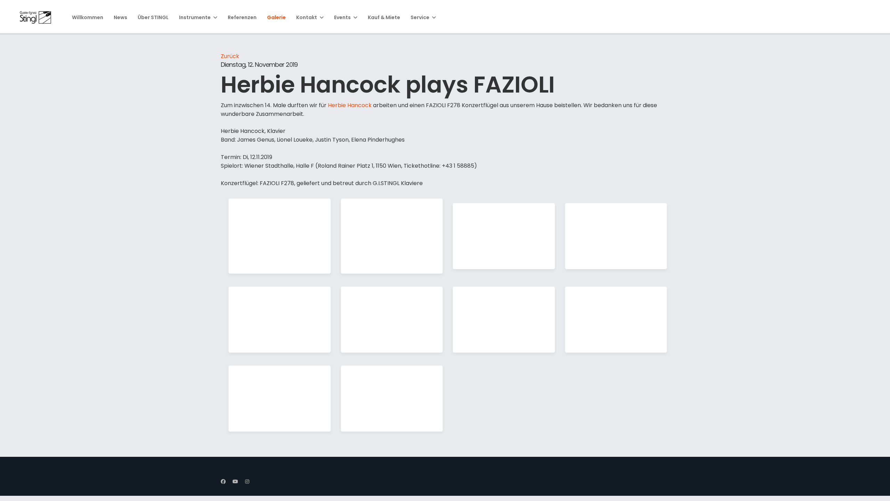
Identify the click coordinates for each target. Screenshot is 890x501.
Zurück (230, 56)
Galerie (276, 17)
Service (420, 17)
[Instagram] (247, 481)
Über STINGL (153, 17)
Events (342, 17)
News (120, 17)
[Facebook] (223, 481)
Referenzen (242, 17)
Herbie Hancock (350, 105)
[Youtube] (235, 481)
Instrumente (195, 17)
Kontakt (306, 17)
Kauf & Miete (384, 17)
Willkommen (87, 17)
